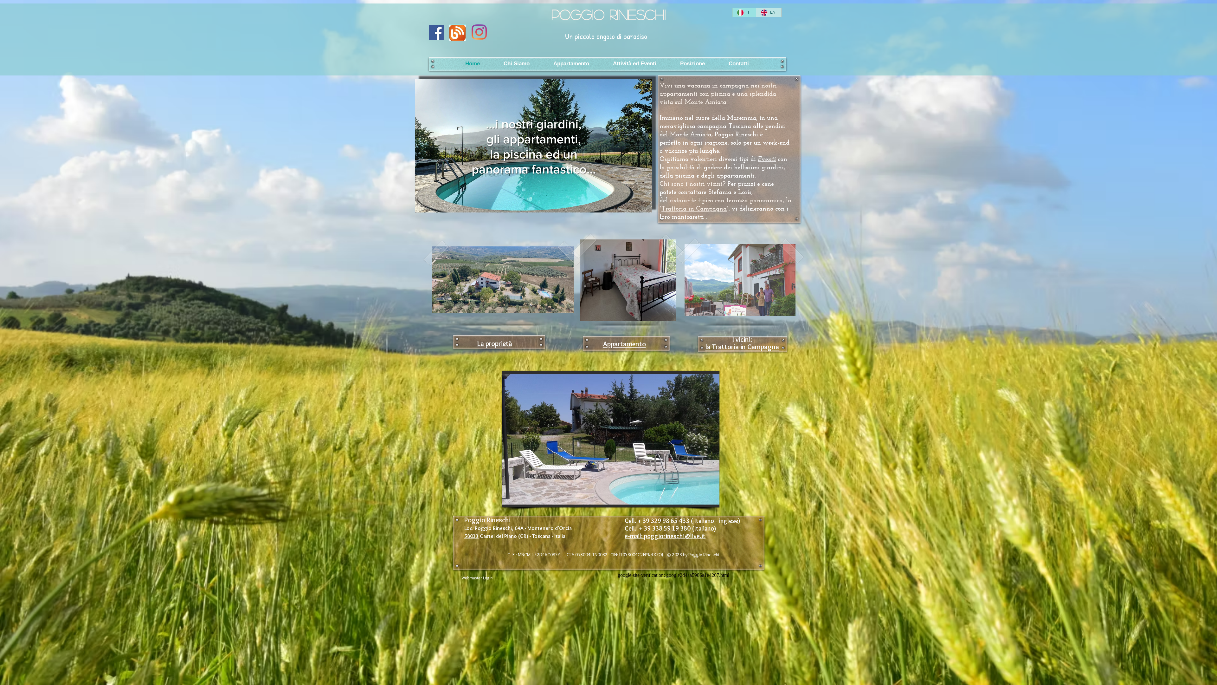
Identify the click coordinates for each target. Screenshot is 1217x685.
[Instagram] (479, 32)
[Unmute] (434, 204)
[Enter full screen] (644, 204)
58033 (471, 536)
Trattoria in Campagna (694, 209)
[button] (610, 439)
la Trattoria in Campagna (742, 346)
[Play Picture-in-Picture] (633, 204)
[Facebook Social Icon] (436, 32)
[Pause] (423, 204)
